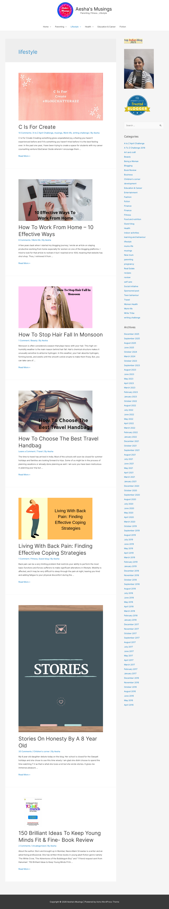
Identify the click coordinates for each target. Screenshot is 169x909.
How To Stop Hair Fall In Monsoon (60, 334)
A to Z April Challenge (43, 133)
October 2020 (130, 490)
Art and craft (130, 152)
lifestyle (128, 241)
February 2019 (130, 562)
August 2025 (130, 343)
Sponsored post (131, 290)
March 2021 (129, 477)
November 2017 (131, 629)
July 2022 (128, 410)
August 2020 (130, 499)
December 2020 (131, 486)
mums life (128, 246)
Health (88, 26)
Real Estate (129, 268)
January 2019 (130, 566)
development (130, 183)
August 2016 (130, 691)
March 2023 (129, 387)
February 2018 (130, 615)
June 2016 (129, 696)
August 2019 (130, 535)
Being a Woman (131, 161)
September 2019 (132, 530)
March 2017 (129, 664)
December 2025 (131, 334)
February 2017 (130, 669)
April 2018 (128, 606)
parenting (128, 259)
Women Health (131, 304)
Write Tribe (129, 313)
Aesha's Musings (94, 9)
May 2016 (128, 700)
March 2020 (129, 521)
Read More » (24, 156)
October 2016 (130, 687)
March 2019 (129, 557)
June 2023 (129, 374)
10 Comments (24, 133)
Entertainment (130, 192)
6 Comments (24, 240)
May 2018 (128, 602)
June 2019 (129, 544)
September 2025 (132, 338)
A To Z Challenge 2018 (134, 148)
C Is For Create (37, 127)
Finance (128, 206)
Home (46, 26)
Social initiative (131, 286)
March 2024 (129, 356)
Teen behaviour (131, 295)
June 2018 (129, 597)
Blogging (128, 165)
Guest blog (44, 558)
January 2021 (130, 481)
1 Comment (23, 340)
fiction (127, 201)
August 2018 (130, 588)
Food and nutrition (132, 219)
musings (58, 133)
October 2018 (130, 580)
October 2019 (130, 526)
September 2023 (132, 365)
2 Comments (24, 846)
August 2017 (130, 642)
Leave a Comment (26, 451)
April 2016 (128, 705)
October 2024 (130, 352)
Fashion (128, 197)
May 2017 (128, 655)
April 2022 (129, 423)
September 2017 (132, 637)
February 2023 (131, 392)
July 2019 (128, 539)
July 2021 (128, 459)
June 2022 (129, 414)
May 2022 (128, 419)
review (127, 277)
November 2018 (131, 575)
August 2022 (130, 405)
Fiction (123, 26)
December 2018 (131, 571)
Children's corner (41, 751)
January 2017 (130, 673)
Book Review (130, 170)
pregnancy (129, 264)
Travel (40, 451)
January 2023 (130, 396)
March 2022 (129, 428)
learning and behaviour (135, 237)
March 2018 (129, 611)
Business (128, 174)
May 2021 (128, 468)
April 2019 (128, 553)
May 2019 (128, 548)
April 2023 (129, 383)
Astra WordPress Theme (107, 902)
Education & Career (107, 26)
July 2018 (128, 593)
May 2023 (128, 378)
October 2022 (130, 401)
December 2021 (131, 441)
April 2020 (129, 517)
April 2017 (128, 660)
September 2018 (132, 584)
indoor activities (131, 232)
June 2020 (129, 508)
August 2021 (130, 454)
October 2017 (130, 633)
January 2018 (130, 620)
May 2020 (128, 512)
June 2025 (129, 347)
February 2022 (131, 432)
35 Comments (25, 751)
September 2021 (132, 450)
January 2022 (130, 437)
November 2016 (131, 682)
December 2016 (131, 678)
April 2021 (128, 472)
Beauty (34, 340)
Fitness (34, 558)
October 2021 (130, 445)
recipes (127, 273)
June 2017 (129, 651)
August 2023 (130, 369)
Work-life (67, 133)
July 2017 (128, 646)
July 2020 (128, 504)
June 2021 (129, 463)
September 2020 (132, 495)
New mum (128, 255)
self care (128, 282)
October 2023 (130, 361)
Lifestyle (75, 26)
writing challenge (81, 133)
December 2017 (131, 624)
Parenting (59, 26)
